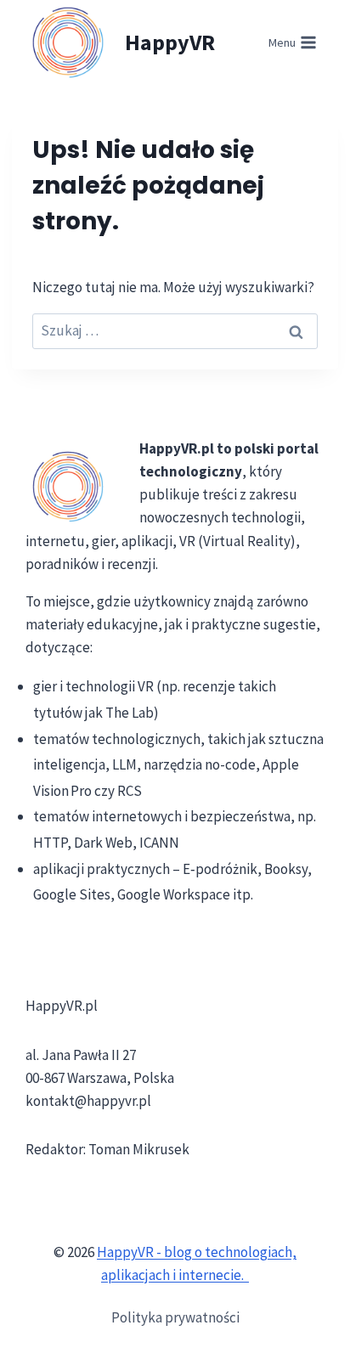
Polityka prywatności (175, 1317)
